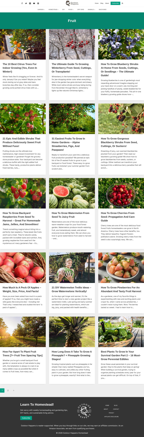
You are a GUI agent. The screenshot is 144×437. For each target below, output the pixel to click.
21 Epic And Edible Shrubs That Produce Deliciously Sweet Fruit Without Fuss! (22, 142)
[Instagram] (30, 3)
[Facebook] (22, 3)
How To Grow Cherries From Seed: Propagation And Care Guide (118, 217)
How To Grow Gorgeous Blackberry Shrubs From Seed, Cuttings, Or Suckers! (119, 142)
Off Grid (80, 9)
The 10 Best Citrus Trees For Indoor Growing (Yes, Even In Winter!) (20, 68)
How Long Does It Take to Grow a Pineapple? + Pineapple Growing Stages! (72, 355)
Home (96, 3)
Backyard (102, 9)
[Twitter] (26, 3)
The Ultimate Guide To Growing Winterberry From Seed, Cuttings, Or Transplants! (72, 68)
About (107, 3)
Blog (101, 3)
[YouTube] (34, 3)
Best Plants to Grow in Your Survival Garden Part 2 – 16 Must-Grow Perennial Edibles (121, 355)
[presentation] (23, 44)
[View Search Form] (122, 3)
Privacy (111, 413)
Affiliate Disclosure (111, 416)
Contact (116, 409)
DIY (63, 9)
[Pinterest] (38, 3)
